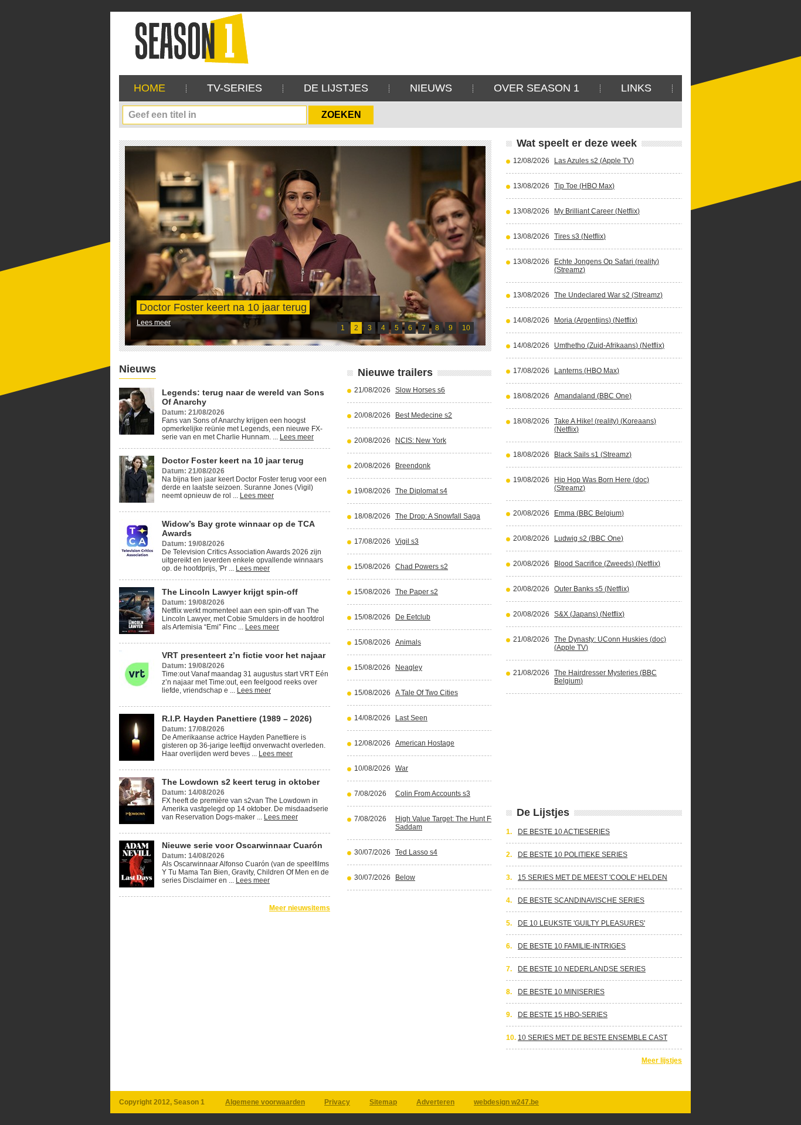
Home (149, 88)
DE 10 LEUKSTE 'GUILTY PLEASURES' (581, 923)
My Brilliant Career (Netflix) (597, 211)
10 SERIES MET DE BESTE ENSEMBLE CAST (592, 1037)
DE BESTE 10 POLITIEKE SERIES (572, 854)
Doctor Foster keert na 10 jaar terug (223, 307)
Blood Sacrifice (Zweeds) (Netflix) (607, 564)
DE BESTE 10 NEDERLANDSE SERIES (582, 969)
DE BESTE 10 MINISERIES (561, 992)
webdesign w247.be (506, 1102)
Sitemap (383, 1102)
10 (466, 328)
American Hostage (424, 743)
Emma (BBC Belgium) (589, 513)
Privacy (337, 1102)
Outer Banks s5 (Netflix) (591, 589)
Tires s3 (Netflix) (580, 236)
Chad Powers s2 (421, 566)
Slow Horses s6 (420, 390)
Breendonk (412, 466)
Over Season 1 (536, 88)
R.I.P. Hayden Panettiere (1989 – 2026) (237, 718)
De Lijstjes (336, 88)
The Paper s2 (416, 592)
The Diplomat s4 (421, 491)
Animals (408, 642)
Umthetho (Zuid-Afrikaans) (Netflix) (609, 345)
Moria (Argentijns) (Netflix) (595, 320)
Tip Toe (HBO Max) (584, 186)
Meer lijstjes (662, 1060)
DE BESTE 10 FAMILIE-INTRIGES (572, 946)
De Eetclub (412, 617)
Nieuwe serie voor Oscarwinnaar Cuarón (242, 845)
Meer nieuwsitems (299, 908)
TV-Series (234, 88)
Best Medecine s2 (423, 415)
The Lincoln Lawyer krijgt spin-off (230, 592)
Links (636, 88)
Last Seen (411, 718)
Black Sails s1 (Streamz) (593, 454)
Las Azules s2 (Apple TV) (594, 161)
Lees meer (154, 322)
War (401, 768)
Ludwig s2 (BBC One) (588, 538)
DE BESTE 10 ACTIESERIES (564, 832)
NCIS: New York (420, 440)
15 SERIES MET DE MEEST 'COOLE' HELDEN (592, 877)
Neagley (408, 667)
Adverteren (435, 1102)
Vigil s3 (407, 541)
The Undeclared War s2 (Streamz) (608, 295)
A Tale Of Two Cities (426, 693)
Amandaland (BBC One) (593, 396)
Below (405, 877)
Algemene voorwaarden (265, 1102)
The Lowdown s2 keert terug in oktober (241, 782)
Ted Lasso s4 (416, 852)
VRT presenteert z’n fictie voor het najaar (243, 655)
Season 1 (187, 38)
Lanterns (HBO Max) (586, 371)
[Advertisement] (468, 38)
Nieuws (431, 88)
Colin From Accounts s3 (432, 793)
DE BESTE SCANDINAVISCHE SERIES (581, 900)
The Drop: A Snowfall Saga (437, 516)
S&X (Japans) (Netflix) (589, 614)
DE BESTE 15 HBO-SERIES (562, 1015)
